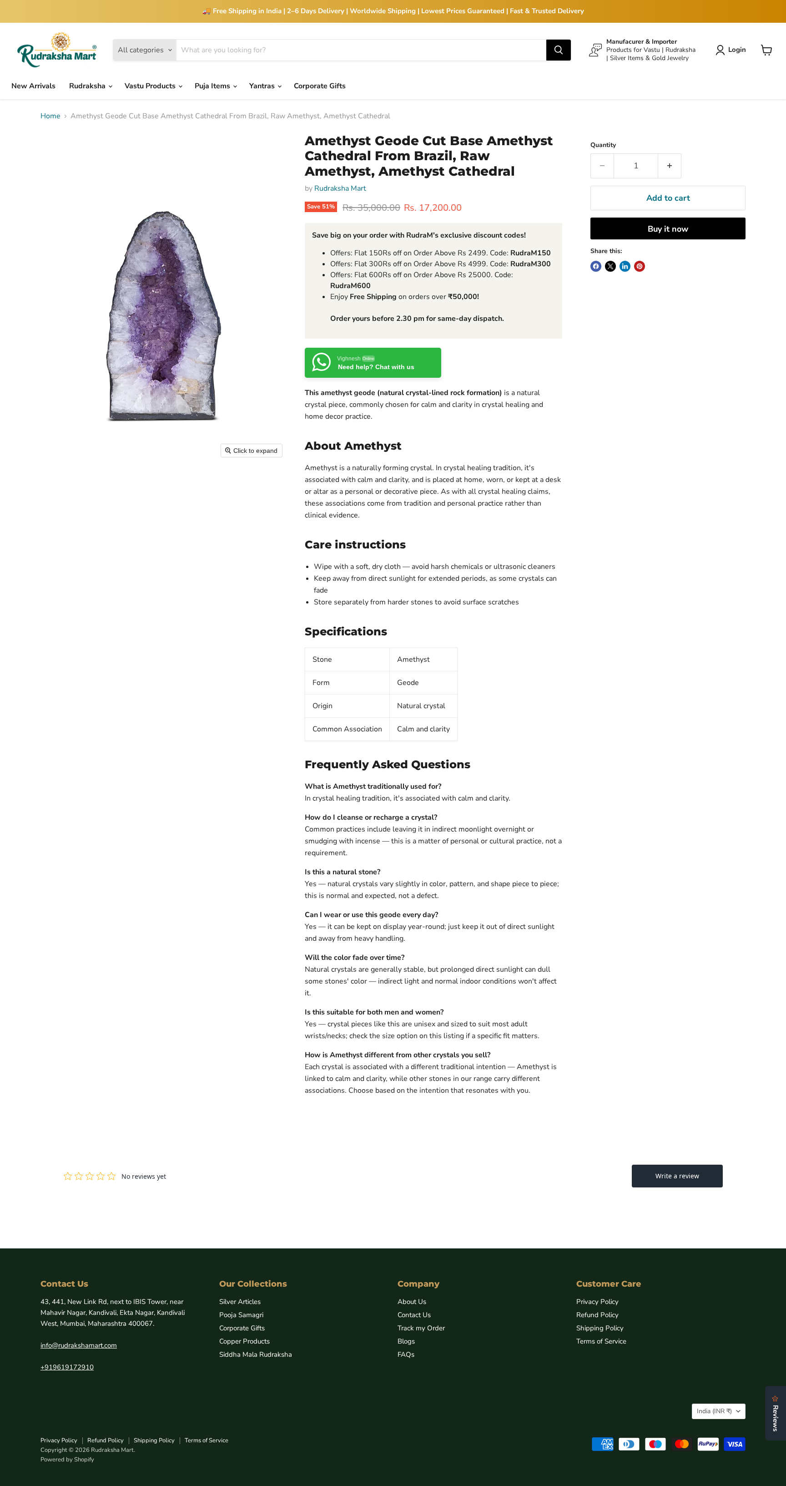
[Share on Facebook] (595, 266)
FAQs (406, 1354)
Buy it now (668, 228)
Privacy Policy (597, 1301)
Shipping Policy (600, 1328)
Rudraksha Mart (340, 188)
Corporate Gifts (320, 86)
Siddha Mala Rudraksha (255, 1354)
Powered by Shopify (67, 1460)
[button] (732, 50)
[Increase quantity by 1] (669, 165)
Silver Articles (240, 1301)
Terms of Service (601, 1341)
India (714, 1411)
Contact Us (414, 1314)
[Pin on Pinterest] (639, 266)
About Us (412, 1301)
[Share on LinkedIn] (625, 266)
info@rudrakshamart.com (78, 1345)
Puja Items (213, 86)
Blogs (406, 1341)
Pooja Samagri (241, 1314)
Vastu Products (151, 86)
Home (50, 116)
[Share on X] (610, 266)
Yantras (263, 86)
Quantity (603, 145)
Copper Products (244, 1341)
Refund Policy (597, 1314)
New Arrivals (33, 86)
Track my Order (421, 1328)
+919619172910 (67, 1367)
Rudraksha (88, 86)
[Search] (558, 50)
